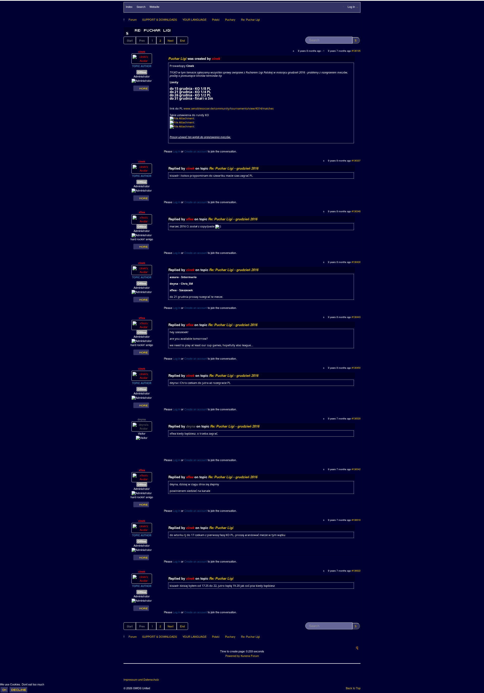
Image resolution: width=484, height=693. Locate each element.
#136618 (356, 520)
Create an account (195, 151)
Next (170, 40)
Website (154, 7)
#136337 (356, 160)
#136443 (356, 317)
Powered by (232, 656)
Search (141, 7)
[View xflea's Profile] (141, 219)
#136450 (356, 367)
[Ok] (4, 689)
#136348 (356, 211)
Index (129, 7)
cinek (141, 52)
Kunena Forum (250, 656)
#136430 (356, 262)
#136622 (356, 570)
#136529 (356, 418)
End (182, 40)
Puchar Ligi (178, 58)
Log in (176, 151)
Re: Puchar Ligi (221, 527)
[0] (182, 118)
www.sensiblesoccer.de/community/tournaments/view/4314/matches (229, 108)
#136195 (356, 50)
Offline (141, 72)
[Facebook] (128, 673)
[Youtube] (146, 673)
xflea (142, 212)
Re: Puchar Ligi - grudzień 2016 (233, 168)
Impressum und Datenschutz (141, 679)
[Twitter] (137, 673)
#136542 (356, 469)
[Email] (156, 673)
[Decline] (18, 689)
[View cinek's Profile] (141, 58)
